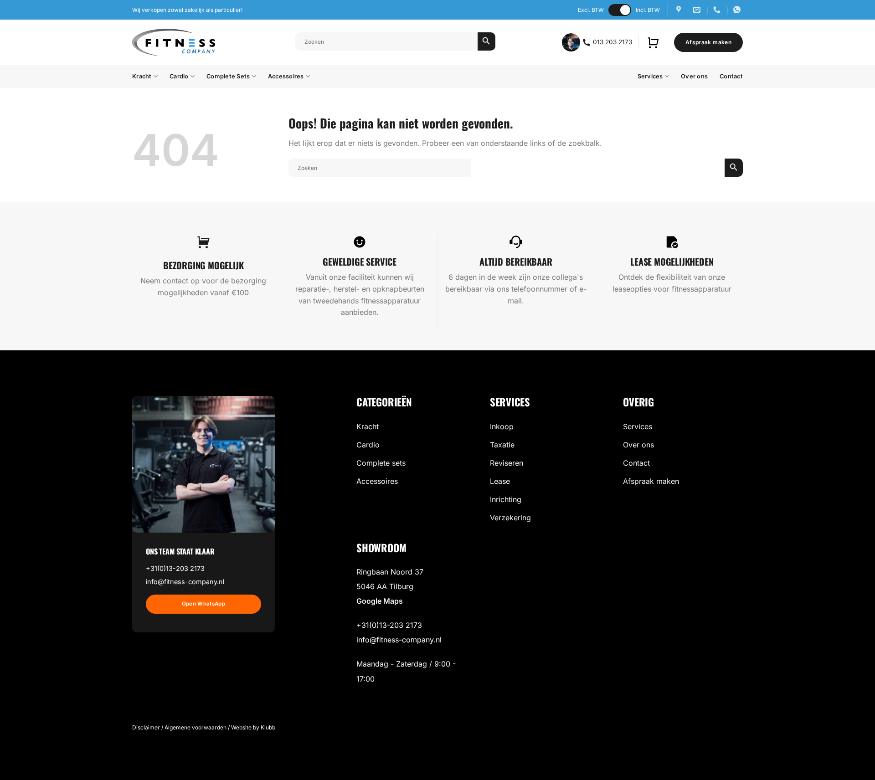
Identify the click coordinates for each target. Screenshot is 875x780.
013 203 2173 (611, 42)
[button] (653, 42)
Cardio (179, 76)
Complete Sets (228, 76)
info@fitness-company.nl (185, 581)
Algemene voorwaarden (195, 727)
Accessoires (286, 76)
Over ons (694, 76)
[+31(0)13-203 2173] (718, 9)
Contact (731, 76)
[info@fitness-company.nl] (698, 9)
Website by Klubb (253, 727)
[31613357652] (738, 9)
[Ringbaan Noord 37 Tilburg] (679, 9)
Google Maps (379, 601)
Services (650, 76)
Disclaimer (146, 727)
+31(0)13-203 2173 (175, 568)
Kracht (142, 76)
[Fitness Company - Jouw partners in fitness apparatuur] (173, 42)
